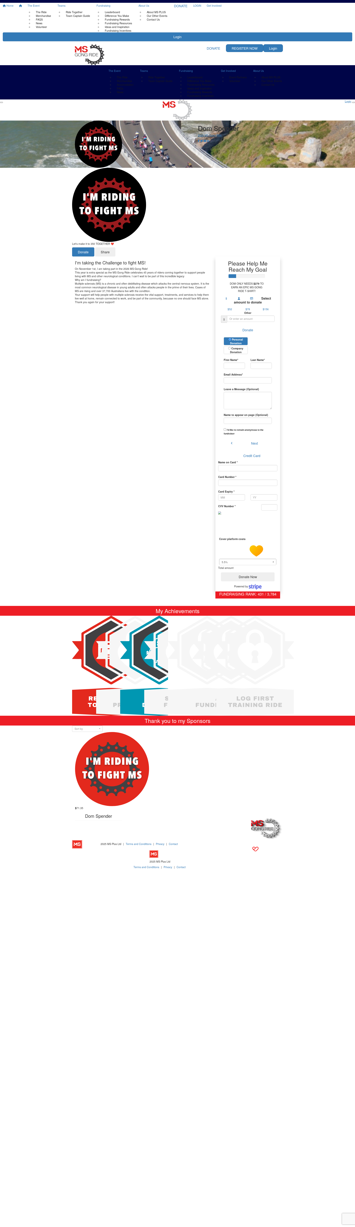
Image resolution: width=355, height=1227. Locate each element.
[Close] (353, 102)
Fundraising (103, 5)
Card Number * (227, 477)
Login (177, 36)
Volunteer (41, 27)
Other (247, 313)
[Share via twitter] (201, 141)
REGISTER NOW (245, 48)
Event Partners (238, 77)
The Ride (41, 12)
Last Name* (258, 360)
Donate (83, 251)
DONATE (180, 5)
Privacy (160, 844)
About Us (143, 5)
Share (105, 251)
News (120, 92)
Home (9, 5)
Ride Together (74, 12)
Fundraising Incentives (118, 30)
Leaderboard (112, 12)
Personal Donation (236, 341)
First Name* (231, 360)
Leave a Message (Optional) (241, 389)
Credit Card (251, 455)
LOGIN (197, 5)
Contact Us (153, 19)
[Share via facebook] (199, 141)
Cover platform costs (232, 539)
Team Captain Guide (78, 16)
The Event (34, 5)
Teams (61, 5)
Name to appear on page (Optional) (246, 415)
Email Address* (233, 374)
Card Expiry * (226, 491)
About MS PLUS (156, 12)
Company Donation (237, 350)
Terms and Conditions (138, 844)
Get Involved (214, 5)
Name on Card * (228, 462)
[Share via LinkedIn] (208, 141)
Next (254, 443)
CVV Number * (227, 506)
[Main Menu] (1, 102)
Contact (173, 844)
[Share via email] (205, 141)
